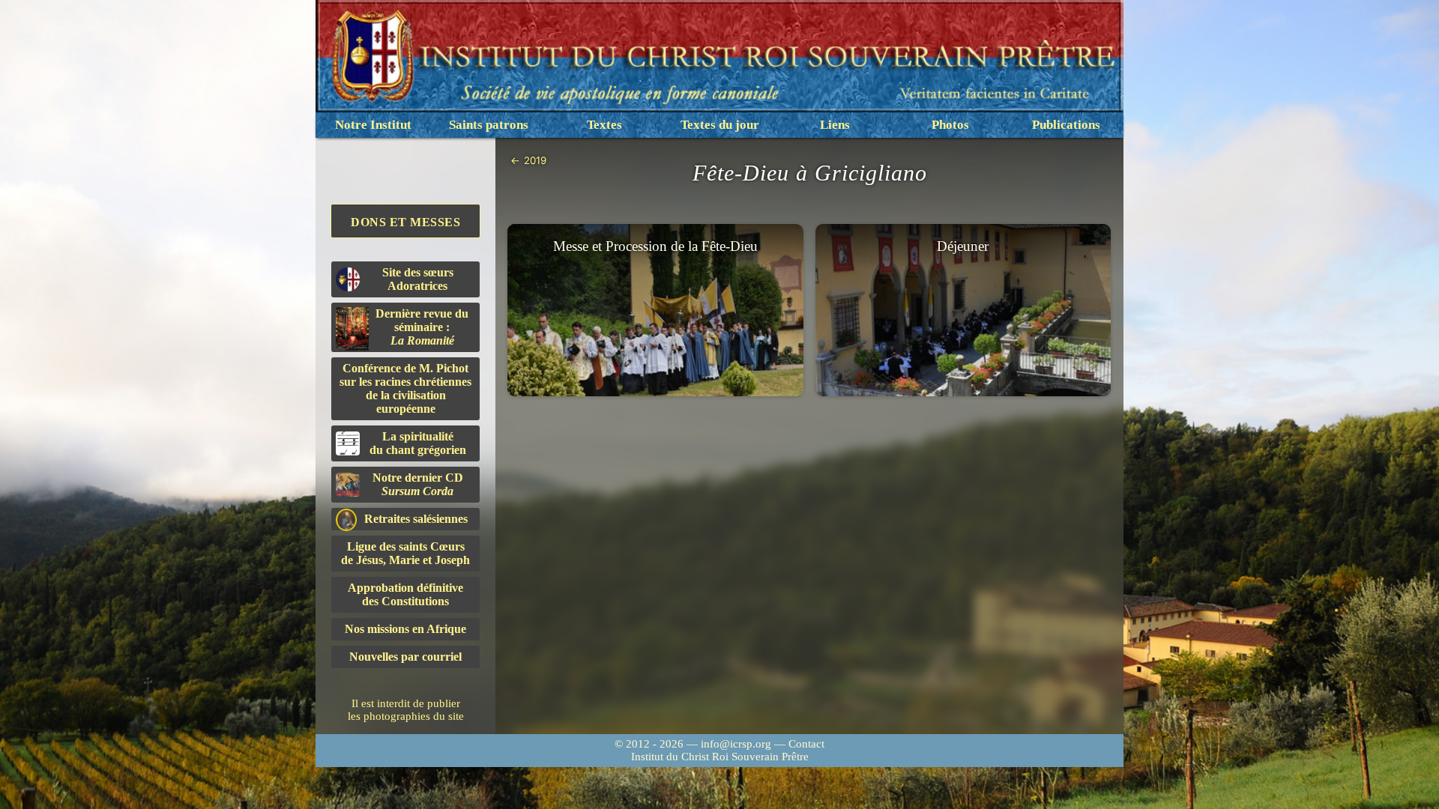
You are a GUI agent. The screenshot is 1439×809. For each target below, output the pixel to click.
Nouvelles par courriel (405, 656)
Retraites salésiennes (416, 518)
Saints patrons (488, 125)
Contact (806, 744)
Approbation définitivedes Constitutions (405, 594)
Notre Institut (373, 125)
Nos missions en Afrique (405, 628)
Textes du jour (720, 125)
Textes (604, 125)
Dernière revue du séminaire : (421, 327)
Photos (950, 125)
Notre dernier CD (417, 484)
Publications (1066, 125)
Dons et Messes (405, 222)
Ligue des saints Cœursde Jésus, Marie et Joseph (405, 553)
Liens (835, 125)
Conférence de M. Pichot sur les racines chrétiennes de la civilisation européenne (405, 388)
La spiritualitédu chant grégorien (417, 443)
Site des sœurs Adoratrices (417, 279)
